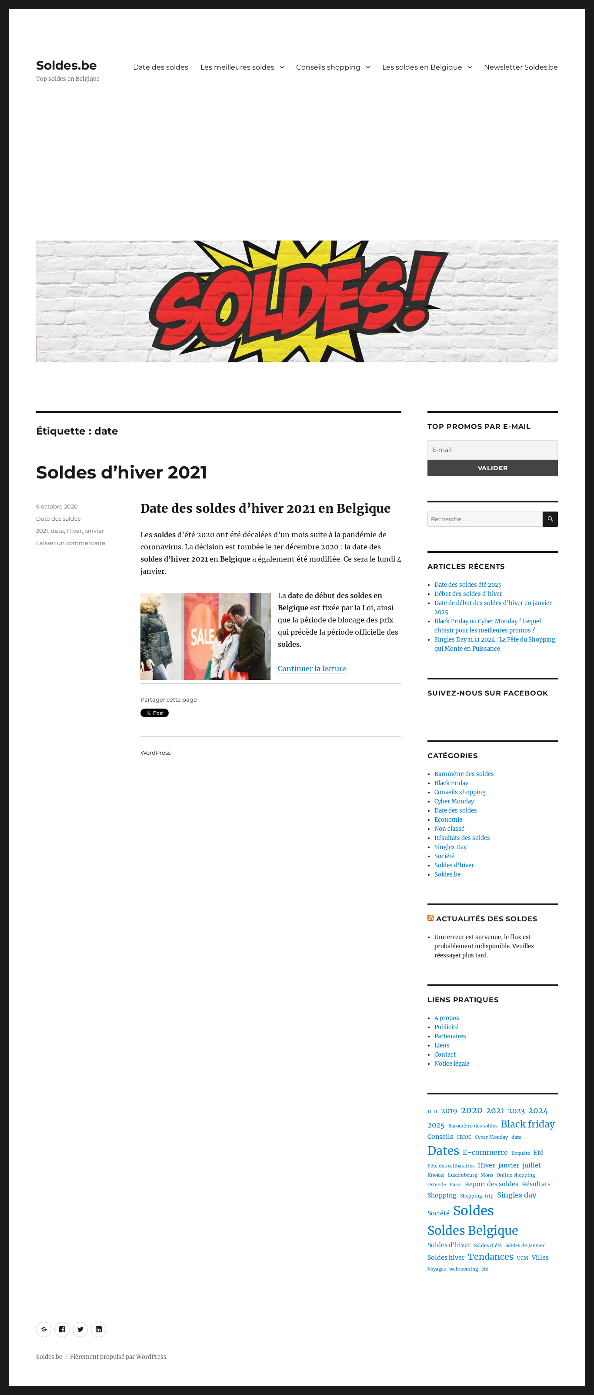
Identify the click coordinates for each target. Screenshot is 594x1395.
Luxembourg (462, 1175)
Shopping (442, 1195)
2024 (538, 1110)
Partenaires (450, 1036)
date (57, 530)
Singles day (516, 1195)
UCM (522, 1258)
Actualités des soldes (486, 919)
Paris (455, 1185)
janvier (94, 530)
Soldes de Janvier (525, 1245)
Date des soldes (160, 67)
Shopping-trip (477, 1196)
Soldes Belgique (472, 1230)
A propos (446, 1018)
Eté (539, 1153)
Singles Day (450, 847)
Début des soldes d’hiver (468, 594)
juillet (532, 1165)
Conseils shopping (328, 67)
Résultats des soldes (462, 838)
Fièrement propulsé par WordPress (118, 1357)
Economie (448, 819)
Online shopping (516, 1175)
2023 (516, 1110)
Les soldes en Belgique (422, 67)
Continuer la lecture (312, 668)
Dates (443, 1151)
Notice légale (452, 1063)
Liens (442, 1045)
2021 (42, 530)
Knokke (435, 1175)
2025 (436, 1125)
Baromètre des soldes (464, 774)
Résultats (536, 1184)
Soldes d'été (488, 1245)
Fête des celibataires (450, 1166)
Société (444, 856)
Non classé (449, 829)
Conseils (440, 1137)
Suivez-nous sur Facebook (487, 693)
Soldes (473, 1211)
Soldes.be (66, 65)
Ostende (436, 1185)
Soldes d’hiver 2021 (121, 472)
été (484, 1269)
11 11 (432, 1111)
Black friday (528, 1124)
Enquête (520, 1153)
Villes (540, 1257)
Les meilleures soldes (237, 67)
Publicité (446, 1027)
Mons (487, 1175)
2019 (449, 1110)
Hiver (74, 530)
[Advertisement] (299, 168)
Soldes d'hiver (454, 865)
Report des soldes (491, 1184)
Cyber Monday (454, 801)
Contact (445, 1054)
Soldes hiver (445, 1257)
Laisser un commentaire (70, 542)
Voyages (436, 1269)
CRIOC (464, 1137)
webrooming (463, 1269)
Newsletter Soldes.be (521, 67)
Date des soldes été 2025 (468, 585)
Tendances (491, 1256)
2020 (472, 1110)
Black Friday (451, 783)
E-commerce (485, 1152)
